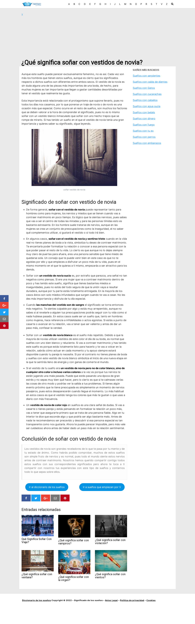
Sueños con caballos (145, 100)
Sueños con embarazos (147, 143)
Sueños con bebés (144, 112)
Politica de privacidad (132, 600)
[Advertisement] (97, 37)
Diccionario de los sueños (36, 600)
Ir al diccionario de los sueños (47, 487)
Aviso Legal (111, 600)
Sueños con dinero (144, 118)
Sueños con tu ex (143, 130)
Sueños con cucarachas (147, 94)
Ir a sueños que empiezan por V (102, 487)
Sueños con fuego (144, 124)
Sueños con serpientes (146, 75)
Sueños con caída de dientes (150, 81)
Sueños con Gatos (144, 87)
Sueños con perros (144, 136)
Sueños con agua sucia (146, 106)
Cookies (151, 600)
